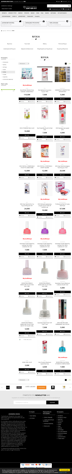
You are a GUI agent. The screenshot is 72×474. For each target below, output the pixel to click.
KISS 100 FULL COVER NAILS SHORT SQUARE (44, 166)
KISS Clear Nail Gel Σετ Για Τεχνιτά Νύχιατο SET (27, 204)
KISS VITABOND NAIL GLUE (27, 128)
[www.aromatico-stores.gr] (7, 9)
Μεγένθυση (32, 101)
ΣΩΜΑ (37, 13)
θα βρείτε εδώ (62, 472)
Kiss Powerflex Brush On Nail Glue (44, 128)
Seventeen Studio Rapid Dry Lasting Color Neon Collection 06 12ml (27, 245)
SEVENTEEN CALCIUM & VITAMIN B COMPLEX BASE (62, 363)
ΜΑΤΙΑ (4, 64)
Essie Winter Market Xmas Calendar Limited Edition (27, 90)
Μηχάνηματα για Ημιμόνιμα (44, 49)
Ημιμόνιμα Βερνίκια (62, 49)
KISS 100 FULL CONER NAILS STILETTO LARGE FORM (27, 166)
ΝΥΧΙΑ (4, 72)
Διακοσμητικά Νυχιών (10, 49)
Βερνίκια (9, 44)
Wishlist (22, 101)
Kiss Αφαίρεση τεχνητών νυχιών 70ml (44, 90)
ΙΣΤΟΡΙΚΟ (32, 418)
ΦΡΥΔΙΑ (5, 67)
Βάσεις (45, 44)
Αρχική (58, 1)
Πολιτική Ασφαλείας (48, 423)
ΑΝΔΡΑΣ (47, 13)
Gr (68, 1)
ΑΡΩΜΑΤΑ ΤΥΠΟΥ (12, 13)
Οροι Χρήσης (33, 415)
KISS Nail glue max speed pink (62, 128)
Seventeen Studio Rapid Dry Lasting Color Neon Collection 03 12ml (44, 245)
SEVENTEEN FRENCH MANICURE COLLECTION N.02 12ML (27, 284)
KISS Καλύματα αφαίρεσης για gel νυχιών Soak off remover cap (45, 205)
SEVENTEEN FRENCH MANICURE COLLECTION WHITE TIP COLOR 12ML (27, 324)
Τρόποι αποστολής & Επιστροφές (48, 420)
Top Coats (27, 44)
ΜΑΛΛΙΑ (32, 13)
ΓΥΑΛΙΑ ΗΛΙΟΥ (30, 16)
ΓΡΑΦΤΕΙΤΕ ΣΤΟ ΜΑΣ (36, 395)
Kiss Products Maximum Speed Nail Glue (44, 363)
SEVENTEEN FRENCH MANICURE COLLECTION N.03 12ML (44, 284)
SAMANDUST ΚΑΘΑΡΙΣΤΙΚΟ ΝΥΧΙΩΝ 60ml (62, 90)
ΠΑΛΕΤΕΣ (5, 77)
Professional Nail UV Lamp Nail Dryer (62, 204)
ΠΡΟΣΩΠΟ (26, 13)
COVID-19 (14, 16)
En (70, 1)
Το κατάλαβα (65, 470)
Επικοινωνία (64, 1)
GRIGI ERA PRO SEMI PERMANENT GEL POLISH (62, 323)
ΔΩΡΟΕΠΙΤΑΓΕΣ (21, 16)
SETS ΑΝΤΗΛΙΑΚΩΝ (62, 13)
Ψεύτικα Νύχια (62, 44)
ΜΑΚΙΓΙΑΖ (20, 13)
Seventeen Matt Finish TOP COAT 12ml (45, 323)
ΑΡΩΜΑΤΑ (4, 13)
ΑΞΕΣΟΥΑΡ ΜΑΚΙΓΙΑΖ (8, 79)
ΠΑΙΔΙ (42, 13)
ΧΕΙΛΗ (4, 69)
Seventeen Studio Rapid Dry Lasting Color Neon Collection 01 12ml (62, 245)
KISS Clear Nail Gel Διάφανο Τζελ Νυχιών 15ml (62, 166)
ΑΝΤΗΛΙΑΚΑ (53, 13)
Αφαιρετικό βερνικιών (27, 49)
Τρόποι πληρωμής (48, 417)
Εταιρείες (37, 16)
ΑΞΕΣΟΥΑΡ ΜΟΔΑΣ (6, 16)
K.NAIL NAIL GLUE (27, 362)
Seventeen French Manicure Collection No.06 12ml (62, 284)
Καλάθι (27, 98)
